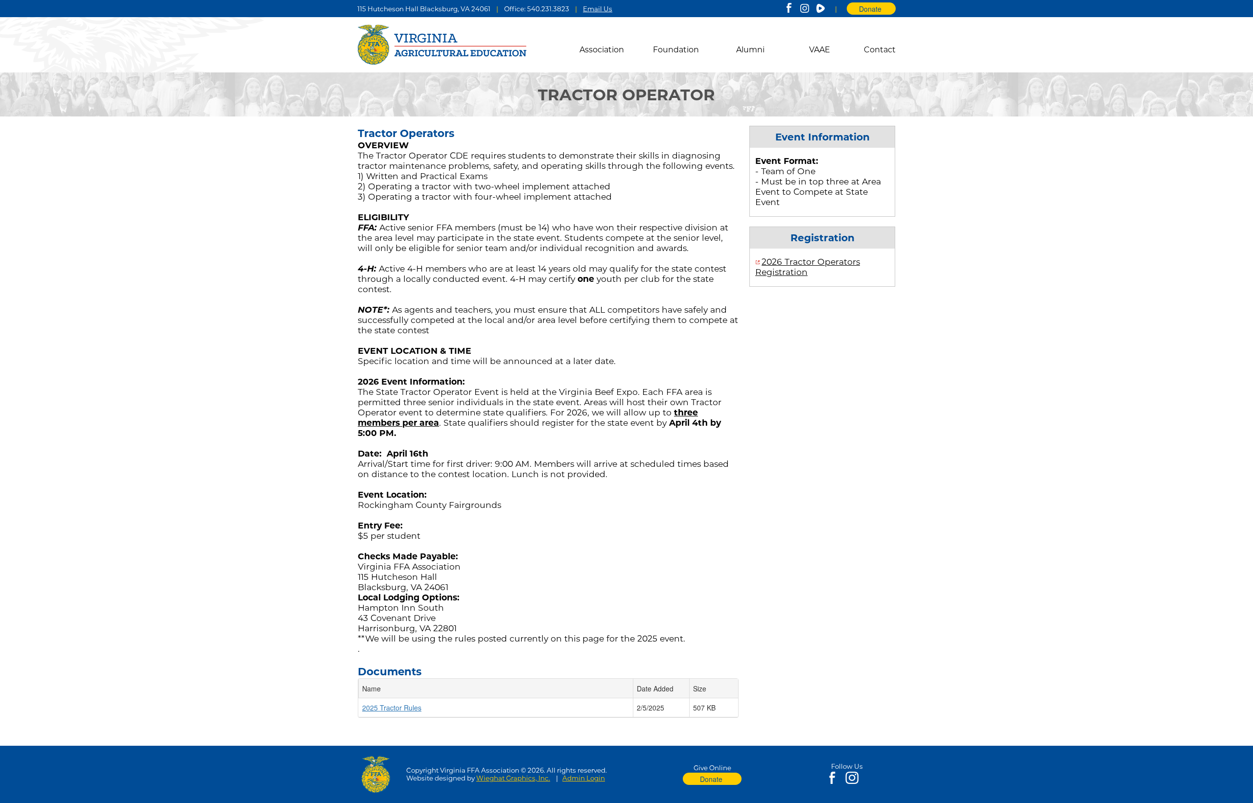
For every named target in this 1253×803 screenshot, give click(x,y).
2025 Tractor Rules (391, 707)
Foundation (676, 49)
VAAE (819, 49)
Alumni (750, 49)
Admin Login (583, 778)
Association (602, 49)
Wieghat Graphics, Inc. (513, 778)
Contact (880, 49)
